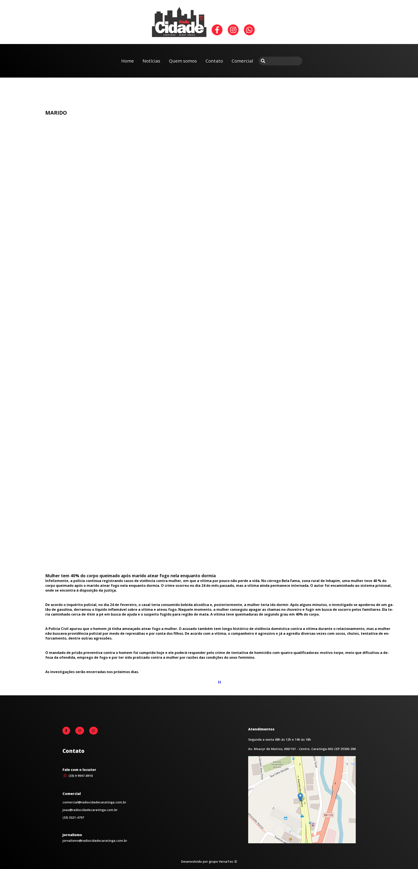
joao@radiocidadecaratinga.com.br (90, 810)
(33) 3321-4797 (73, 817)
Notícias (151, 61)
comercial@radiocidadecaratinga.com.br (94, 802)
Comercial (242, 61)
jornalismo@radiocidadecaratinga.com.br (94, 840)
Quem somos (183, 61)
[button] (300, 797)
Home (127, 61)
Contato (214, 61)
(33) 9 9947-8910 (80, 776)
